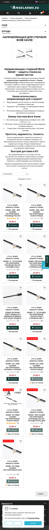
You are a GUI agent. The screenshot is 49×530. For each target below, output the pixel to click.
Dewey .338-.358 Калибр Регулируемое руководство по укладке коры (12, 214)
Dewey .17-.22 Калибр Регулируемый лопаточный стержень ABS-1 (36, 315)
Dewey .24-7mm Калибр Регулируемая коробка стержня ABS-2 (12, 368)
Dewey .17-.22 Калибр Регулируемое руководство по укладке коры (12, 264)
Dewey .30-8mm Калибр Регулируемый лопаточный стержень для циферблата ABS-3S (12, 420)
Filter (47, 260)
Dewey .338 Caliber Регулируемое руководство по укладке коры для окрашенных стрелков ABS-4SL (36, 420)
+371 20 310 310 (16, 2)
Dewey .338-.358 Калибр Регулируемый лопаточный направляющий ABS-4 (36, 215)
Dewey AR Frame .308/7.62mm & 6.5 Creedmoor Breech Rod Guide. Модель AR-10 (12, 316)
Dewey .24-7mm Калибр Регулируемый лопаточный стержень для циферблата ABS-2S (36, 368)
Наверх (42, 494)
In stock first (15, 174)
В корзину (12, 225)
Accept (33, 523)
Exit (13, 523)
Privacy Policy (33, 518)
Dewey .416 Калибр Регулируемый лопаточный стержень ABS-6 (36, 264)
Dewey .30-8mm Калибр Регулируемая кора (12, 468)
